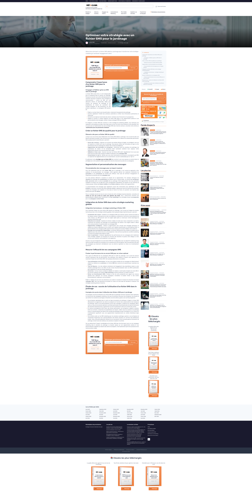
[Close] (149, 237)
